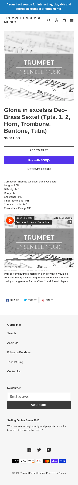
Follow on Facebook (19, 352)
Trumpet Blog (15, 361)
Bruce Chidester (10, 271)
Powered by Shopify (56, 473)
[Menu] (72, 20)
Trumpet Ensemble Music (24, 20)
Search (11, 333)
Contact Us (14, 371)
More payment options (39, 168)
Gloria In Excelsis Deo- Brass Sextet (34, 271)
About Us (12, 342)
